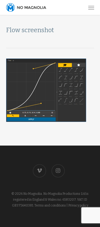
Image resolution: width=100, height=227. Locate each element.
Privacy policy (78, 205)
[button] (91, 7)
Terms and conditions (50, 205)
